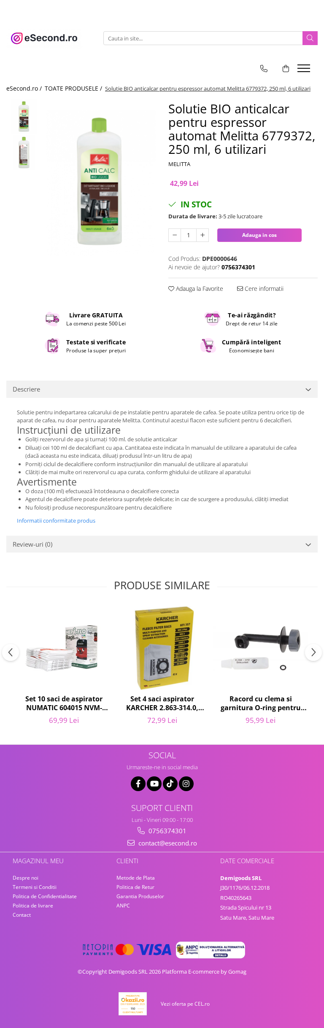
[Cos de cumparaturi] (285, 68)
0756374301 (166, 831)
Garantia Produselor (140, 896)
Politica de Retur (135, 887)
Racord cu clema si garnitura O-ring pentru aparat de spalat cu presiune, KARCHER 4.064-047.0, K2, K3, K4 (261, 704)
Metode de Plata (135, 877)
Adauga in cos (259, 235)
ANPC (123, 905)
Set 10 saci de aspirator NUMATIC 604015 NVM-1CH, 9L (64, 704)
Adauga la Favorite (198, 289)
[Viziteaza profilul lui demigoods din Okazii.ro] (133, 1003)
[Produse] (304, 70)
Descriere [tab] (26, 389)
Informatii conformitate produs (56, 520)
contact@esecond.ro (167, 843)
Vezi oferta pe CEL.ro (185, 1003)
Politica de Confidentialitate (45, 896)
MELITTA (179, 164)
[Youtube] (154, 783)
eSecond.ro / (24, 88)
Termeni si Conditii (35, 887)
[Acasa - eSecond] (48, 38)
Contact (22, 914)
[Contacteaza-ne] (264, 68)
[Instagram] (186, 783)
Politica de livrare (33, 905)
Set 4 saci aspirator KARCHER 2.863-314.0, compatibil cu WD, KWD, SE (162, 704)
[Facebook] (138, 783)
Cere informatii (263, 289)
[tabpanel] (101, 183)
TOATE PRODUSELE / (74, 88)
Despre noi (25, 877)
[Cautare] (310, 38)
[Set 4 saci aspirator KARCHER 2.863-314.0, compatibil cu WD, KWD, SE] (162, 648)
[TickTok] (170, 783)
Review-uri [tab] (32, 544)
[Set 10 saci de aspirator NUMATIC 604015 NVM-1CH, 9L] (63, 648)
